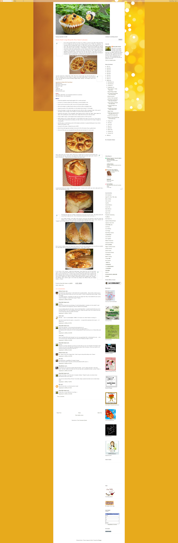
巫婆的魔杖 (107, 270)
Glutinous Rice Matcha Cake (112, 160)
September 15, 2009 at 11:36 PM (65, 340)
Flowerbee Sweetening (109, 214)
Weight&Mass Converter (112, 514)
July (109, 122)
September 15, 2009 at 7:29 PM (65, 313)
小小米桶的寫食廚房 (109, 266)
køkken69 (109, 179)
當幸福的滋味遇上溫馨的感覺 (111, 274)
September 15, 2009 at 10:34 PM (65, 332)
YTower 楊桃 (107, 258)
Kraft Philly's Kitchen (109, 232)
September (110, 87)
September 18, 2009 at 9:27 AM (65, 387)
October (109, 85)
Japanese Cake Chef (109, 222)
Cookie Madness (108, 204)
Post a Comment (60, 396)
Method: (57, 98)
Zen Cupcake (108, 260)
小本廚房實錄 (108, 268)
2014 (108, 71)
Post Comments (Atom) (82, 420)
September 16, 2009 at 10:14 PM (65, 370)
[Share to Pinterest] (81, 283)
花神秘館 (107, 276)
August (109, 120)
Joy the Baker (110, 184)
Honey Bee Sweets (63, 302)
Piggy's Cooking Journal (110, 246)
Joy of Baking (108, 228)
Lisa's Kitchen (108, 236)
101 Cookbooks (108, 195)
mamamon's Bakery (109, 242)
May (109, 126)
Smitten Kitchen (108, 248)
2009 (108, 80)
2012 (108, 75)
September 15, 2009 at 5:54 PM (65, 299)
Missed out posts (111, 96)
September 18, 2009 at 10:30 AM (65, 393)
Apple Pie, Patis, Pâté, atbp (111, 197)
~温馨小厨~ (107, 262)
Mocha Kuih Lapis (110, 180)
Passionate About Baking (112, 169)
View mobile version (79, 415)
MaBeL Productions (109, 240)
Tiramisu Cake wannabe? (113, 98)
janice (60, 315)
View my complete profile (110, 60)
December (110, 82)
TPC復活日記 (108, 254)
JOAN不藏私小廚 (108, 224)
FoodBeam (107, 216)
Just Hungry (107, 230)
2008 (108, 135)
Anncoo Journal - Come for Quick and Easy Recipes (114, 159)
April (109, 127)
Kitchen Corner (62, 291)
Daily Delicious (108, 208)
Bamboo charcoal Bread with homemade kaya (113, 118)
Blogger (99, 540)
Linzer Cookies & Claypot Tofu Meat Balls (113, 103)
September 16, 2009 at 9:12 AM (65, 350)
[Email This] (76, 283)
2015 (108, 70)
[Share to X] (78, 283)
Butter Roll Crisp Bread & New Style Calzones (113, 100)
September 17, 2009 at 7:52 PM (65, 381)
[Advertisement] (79, 405)
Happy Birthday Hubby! (112, 91)
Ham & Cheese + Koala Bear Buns (112, 89)
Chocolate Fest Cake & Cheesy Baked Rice (112, 109)
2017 (108, 66)
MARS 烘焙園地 (108, 244)
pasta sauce (91, 219)
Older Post (100, 412)
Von (59, 358)
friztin (92, 540)
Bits (59, 384)
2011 (108, 77)
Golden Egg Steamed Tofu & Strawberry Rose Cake (113, 113)
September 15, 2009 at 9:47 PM (65, 323)
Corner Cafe (107, 206)
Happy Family (110, 111)
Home (79, 412)
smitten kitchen (110, 164)
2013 (108, 73)
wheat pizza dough (83, 219)
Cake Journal (108, 200)
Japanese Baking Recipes (110, 220)
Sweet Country (108, 250)
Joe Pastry (107, 226)
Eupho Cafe (107, 212)
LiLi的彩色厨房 (108, 234)
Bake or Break (108, 198)
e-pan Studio (107, 210)
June (109, 124)
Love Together (108, 238)
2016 (108, 68)
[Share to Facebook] (80, 283)
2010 (108, 78)
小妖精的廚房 (108, 264)
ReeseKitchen (62, 366)
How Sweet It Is (108, 218)
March (109, 129)
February (110, 131)
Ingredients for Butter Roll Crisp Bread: (64, 82)
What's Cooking (108, 256)
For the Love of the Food (113, 115)
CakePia (107, 202)
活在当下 (107, 272)
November (110, 83)
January (109, 133)
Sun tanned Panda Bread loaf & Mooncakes (113, 94)
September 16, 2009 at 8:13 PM (65, 363)
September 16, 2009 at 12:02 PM (65, 356)
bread (60, 285)
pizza (63, 285)
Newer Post (59, 412)
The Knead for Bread (109, 252)
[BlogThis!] (77, 283)
